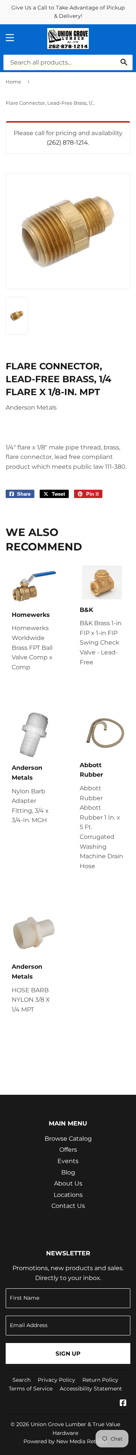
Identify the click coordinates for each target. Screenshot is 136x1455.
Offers (68, 1149)
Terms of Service (31, 1389)
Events (68, 1161)
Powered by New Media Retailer (65, 1441)
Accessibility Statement (91, 1389)
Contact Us (68, 1205)
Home (13, 82)
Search (21, 1380)
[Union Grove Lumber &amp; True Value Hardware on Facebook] (123, 1403)
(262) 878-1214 (67, 142)
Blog (68, 1172)
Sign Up (68, 1353)
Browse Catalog (68, 1138)
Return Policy (100, 1380)
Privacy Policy (56, 1380)
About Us (68, 1183)
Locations (68, 1194)
